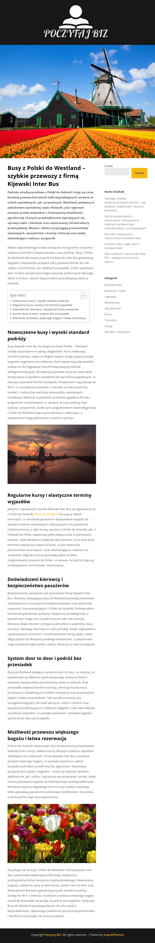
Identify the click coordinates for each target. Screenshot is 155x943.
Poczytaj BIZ (53, 935)
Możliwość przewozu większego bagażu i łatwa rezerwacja (49, 318)
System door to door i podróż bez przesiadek (40, 313)
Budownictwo (113, 285)
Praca (108, 314)
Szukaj (109, 166)
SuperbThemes (113, 935)
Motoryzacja (112, 302)
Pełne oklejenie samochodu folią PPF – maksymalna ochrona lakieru (125, 258)
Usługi (108, 326)
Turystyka (111, 320)
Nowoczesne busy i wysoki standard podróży (40, 301)
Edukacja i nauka (115, 291)
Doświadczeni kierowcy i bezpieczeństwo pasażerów (45, 309)
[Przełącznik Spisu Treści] (81, 295)
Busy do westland (47, 514)
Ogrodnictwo (113, 308)
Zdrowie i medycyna (117, 332)
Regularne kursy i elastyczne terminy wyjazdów (42, 305)
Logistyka (110, 296)
